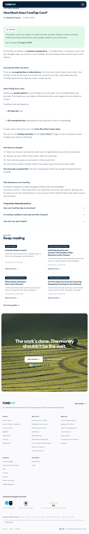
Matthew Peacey (13, 17)
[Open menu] (83, 4)
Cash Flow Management (69, 428)
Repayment (6, 443)
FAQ (4, 469)
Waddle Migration (8, 484)
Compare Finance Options (70, 439)
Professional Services (39, 428)
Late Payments (66, 432)
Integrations (7, 436)
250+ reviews (47, 365)
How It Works (45, 134)
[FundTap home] (10, 4)
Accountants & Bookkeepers (41, 443)
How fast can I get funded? (15, 221)
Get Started (36, 461)
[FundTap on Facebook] (63, 529)
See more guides (11, 305)
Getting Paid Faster (67, 424)
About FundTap (8, 461)
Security (5, 439)
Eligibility (6, 432)
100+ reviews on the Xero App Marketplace (53, 508)
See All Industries (38, 451)
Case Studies (65, 436)
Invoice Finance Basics (68, 420)
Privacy (5, 529)
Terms (11, 529)
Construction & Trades (39, 420)
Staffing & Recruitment (39, 424)
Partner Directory (8, 480)
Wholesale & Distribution (40, 439)
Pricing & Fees (7, 428)
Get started (32, 359)
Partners (5, 477)
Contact (5, 473)
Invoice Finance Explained (11, 424)
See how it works (54, 359)
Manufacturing (37, 436)
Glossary (64, 443)
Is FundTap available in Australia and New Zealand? (25, 214)
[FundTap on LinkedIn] (60, 529)
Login (33, 465)
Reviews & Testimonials (11, 465)
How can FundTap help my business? (19, 208)
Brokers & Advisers (38, 447)
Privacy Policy (9, 522)
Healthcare (35, 432)
